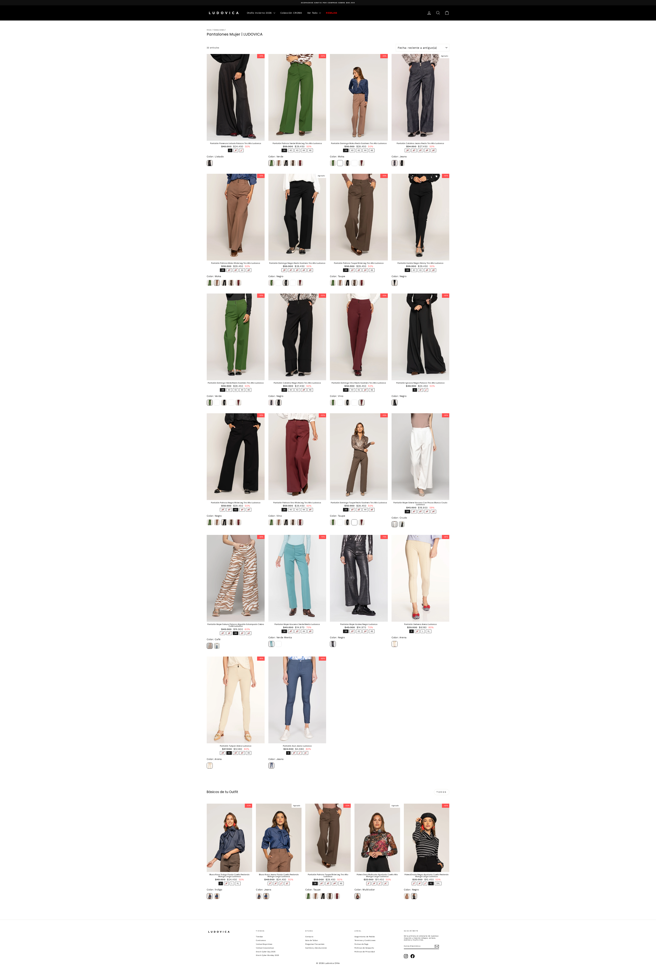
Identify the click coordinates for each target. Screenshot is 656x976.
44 (303, 150)
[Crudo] (395, 524)
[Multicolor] (357, 896)
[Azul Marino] (279, 644)
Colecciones (219, 30)
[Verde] (271, 163)
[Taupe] (293, 163)
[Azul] (217, 646)
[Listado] (210, 163)
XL (428, 631)
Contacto (309, 937)
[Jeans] (395, 163)
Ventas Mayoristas (264, 944)
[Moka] (279, 163)
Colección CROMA (291, 12)
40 (290, 150)
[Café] (210, 646)
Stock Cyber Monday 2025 (267, 955)
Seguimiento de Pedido (364, 937)
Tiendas (259, 937)
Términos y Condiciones (364, 940)
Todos (441, 792)
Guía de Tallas (311, 940)
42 (297, 150)
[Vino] (300, 163)
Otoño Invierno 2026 (260, 12)
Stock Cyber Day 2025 (265, 952)
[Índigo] (210, 896)
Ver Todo (312, 12)
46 (310, 150)
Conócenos (261, 940)
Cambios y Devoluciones (316, 948)
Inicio (209, 30)
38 (284, 150)
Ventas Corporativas (265, 948)
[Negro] (286, 163)
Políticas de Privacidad (364, 952)
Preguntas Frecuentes (314, 944)
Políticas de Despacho (364, 948)
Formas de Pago (361, 944)
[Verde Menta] (271, 644)
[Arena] (395, 644)
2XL (438, 883)
